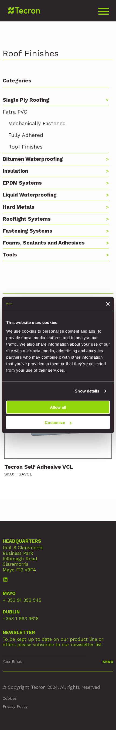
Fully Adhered (25, 135)
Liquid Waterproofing (30, 195)
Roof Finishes (25, 147)
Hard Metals (19, 207)
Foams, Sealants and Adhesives (44, 243)
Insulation (15, 171)
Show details (87, 391)
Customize (55, 422)
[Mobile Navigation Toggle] (103, 13)
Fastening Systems (27, 231)
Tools (10, 255)
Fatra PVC (15, 112)
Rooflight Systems (27, 219)
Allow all (58, 407)
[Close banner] (108, 304)
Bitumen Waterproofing (33, 159)
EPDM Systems (22, 183)
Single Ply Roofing (26, 100)
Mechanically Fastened (37, 123)
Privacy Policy (15, 706)
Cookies (10, 698)
